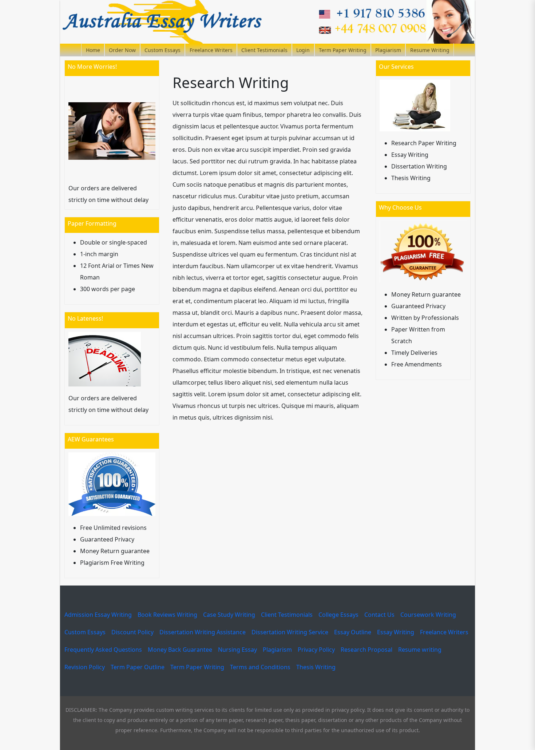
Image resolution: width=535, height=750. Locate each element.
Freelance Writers (211, 50)
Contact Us (379, 615)
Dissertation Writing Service (289, 632)
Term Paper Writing (342, 50)
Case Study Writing (229, 615)
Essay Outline (352, 632)
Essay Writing (395, 632)
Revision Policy (84, 667)
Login (303, 50)
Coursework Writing (428, 615)
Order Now (122, 50)
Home (93, 50)
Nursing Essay (237, 650)
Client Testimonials (264, 50)
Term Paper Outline (138, 667)
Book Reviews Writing (167, 615)
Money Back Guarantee (180, 650)
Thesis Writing (316, 667)
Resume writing (419, 650)
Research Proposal (366, 650)
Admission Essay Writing (98, 615)
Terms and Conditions (260, 667)
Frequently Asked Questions (103, 650)
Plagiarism (388, 50)
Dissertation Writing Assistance (202, 632)
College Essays (338, 615)
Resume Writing (429, 50)
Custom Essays (162, 50)
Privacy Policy (316, 650)
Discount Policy (132, 632)
